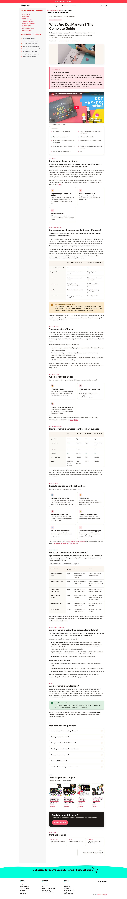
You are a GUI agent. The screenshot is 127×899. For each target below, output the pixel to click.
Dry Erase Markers (27, 30)
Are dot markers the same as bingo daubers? (64, 731)
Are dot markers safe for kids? (61, 151)
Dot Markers (25, 16)
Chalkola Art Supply (102, 894)
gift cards (23, 894)
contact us (45, 885)
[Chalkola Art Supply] (25, 5)
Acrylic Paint (25, 18)
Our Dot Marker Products (29, 56)
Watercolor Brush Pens (28, 23)
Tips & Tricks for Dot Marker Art (31, 54)
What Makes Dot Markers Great (31, 41)
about (72, 6)
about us (67, 885)
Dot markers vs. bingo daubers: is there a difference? (91, 132)
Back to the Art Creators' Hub (54, 10)
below (59, 184)
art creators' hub (69, 890)
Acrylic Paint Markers (28, 22)
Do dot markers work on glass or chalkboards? (64, 767)
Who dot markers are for (87, 137)
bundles (22, 892)
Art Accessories (26, 25)
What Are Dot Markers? (29, 38)
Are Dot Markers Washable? (30, 43)
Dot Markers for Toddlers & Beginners (33, 49)
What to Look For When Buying (31, 51)
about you (67, 887)
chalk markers (24, 887)
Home (50, 16)
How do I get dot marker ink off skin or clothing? (65, 749)
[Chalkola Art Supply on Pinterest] (104, 882)
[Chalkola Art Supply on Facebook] (100, 882)
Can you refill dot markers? (59, 761)
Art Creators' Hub (58, 16)
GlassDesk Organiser (28, 29)
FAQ (81, 151)
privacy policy (46, 890)
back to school (68, 894)
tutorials (63, 6)
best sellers (23, 885)
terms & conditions (48, 892)
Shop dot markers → (60, 822)
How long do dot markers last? (60, 755)
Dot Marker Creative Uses (76, 541)
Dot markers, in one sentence (61, 131)
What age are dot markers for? (60, 737)
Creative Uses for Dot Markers (31, 46)
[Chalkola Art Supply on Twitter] (98, 882)
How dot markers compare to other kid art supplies (64, 141)
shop (55, 6)
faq (43, 887)
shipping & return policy (49, 888)
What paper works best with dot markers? (63, 743)
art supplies (23, 890)
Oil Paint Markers (27, 27)
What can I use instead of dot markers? (64, 146)
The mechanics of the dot (60, 137)
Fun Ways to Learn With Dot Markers (66, 543)
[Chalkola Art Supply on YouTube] (102, 882)
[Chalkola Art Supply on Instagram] (105, 882)
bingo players (74, 420)
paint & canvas (24, 888)
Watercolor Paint (27, 20)
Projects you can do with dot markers (90, 140)
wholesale (67, 888)
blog (65, 892)
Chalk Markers (26, 15)
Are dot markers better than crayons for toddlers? (91, 147)
